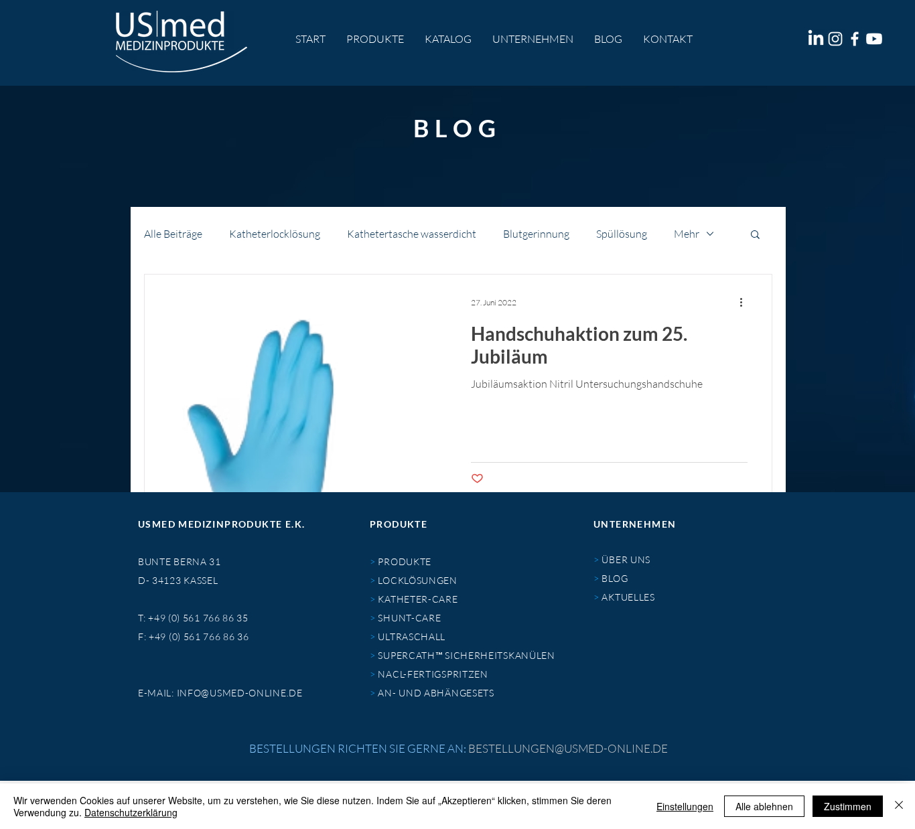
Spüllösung (621, 233)
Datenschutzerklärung (131, 812)
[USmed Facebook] (854, 38)
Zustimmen (847, 806)
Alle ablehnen (764, 806)
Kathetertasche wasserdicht (411, 233)
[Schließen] (899, 806)
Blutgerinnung (536, 233)
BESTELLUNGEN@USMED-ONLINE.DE (568, 748)
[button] (755, 235)
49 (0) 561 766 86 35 (201, 617)
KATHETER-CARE (417, 599)
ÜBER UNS (626, 559)
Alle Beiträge (173, 233)
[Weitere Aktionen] (745, 302)
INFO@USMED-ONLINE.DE (240, 692)
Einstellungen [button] (684, 806)
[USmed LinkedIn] (815, 38)
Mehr (686, 233)
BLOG (615, 578)
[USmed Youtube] (874, 38)
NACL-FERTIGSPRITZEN (433, 674)
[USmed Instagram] (835, 38)
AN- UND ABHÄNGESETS (436, 692)
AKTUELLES (628, 597)
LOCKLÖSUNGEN (417, 580)
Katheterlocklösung (274, 233)
